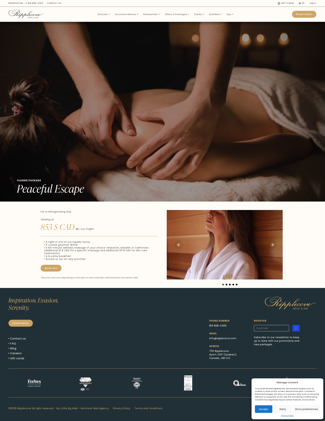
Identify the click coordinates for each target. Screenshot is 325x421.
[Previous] (178, 244)
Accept (263, 409)
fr (303, 3)
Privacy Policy (287, 415)
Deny (283, 409)
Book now (51, 268)
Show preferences (306, 409)
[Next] (272, 244)
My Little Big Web (67, 408)
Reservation (304, 14)
